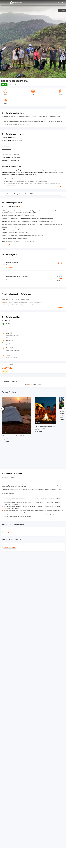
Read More (60, 186)
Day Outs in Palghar (40, 532)
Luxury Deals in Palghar (26, 532)
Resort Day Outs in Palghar (10, 532)
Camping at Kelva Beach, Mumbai (45, 426)
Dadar (8, 333)
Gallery (63, 10)
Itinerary (9, 194)
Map (26, 194)
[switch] (33, 207)
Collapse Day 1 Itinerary (8, 244)
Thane (8, 355)
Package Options (18, 194)
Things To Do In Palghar (9, 547)
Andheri (8, 340)
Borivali (8, 348)
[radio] (33, 264)
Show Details (9, 267)
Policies (32, 194)
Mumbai (8, 323)
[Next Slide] (64, 409)
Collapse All (61, 202)
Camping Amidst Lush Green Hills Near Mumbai (16, 436)
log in (30, 384)
